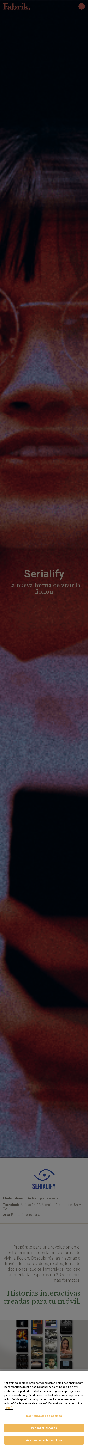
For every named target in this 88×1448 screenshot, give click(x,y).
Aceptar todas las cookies (44, 1440)
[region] (44, 1409)
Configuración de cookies (44, 1415)
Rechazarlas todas (44, 1428)
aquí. (9, 1407)
